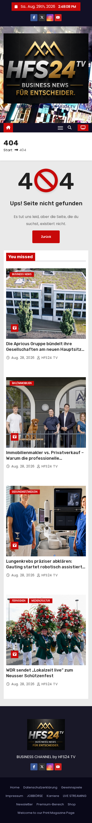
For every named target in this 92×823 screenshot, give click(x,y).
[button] (70, 128)
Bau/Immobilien (22, 383)
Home (15, 787)
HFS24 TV (49, 357)
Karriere (53, 796)
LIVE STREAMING (74, 796)
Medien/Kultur (40, 600)
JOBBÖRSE (35, 796)
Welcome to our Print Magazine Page (46, 813)
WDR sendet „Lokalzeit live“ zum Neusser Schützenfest (39, 673)
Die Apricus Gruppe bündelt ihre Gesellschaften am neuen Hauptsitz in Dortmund (43, 349)
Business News (22, 274)
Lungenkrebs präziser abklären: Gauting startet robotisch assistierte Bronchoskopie (45, 567)
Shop (72, 804)
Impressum (14, 796)
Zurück (46, 237)
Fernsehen (18, 600)
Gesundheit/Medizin (25, 492)
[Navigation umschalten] (60, 127)
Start (8, 149)
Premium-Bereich (50, 804)
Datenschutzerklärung (40, 787)
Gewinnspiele (71, 787)
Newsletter (24, 804)
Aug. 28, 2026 (23, 357)
